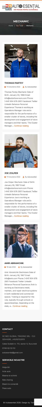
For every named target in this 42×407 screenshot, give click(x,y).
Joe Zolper (11, 173)
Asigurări (6, 367)
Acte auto (6, 371)
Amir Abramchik (14, 263)
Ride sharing (7, 380)
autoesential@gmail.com (12, 352)
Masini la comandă (10, 384)
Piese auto (6, 388)
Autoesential (32, 87)
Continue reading (21, 126)
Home (11, 26)
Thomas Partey (13, 83)
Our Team (19, 26)
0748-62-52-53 (8, 348)
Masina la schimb (9, 375)
